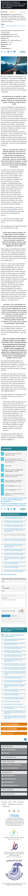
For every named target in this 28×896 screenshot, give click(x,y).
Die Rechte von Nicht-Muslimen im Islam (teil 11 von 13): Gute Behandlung (14, 563)
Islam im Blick (21, 802)
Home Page (4, 802)
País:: (3, 586)
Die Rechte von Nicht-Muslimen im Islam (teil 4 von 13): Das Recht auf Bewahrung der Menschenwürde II (14, 499)
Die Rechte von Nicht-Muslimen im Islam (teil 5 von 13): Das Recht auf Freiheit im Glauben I (15, 535)
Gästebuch (4, 804)
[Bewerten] (2, 51)
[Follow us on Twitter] (14, 811)
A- (20, 12)
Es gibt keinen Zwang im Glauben (12, 701)
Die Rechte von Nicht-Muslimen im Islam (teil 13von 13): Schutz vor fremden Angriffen (14, 570)
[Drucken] (8, 51)
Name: (3, 581)
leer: (3, 24)
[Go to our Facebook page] (9, 811)
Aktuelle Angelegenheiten (11, 25)
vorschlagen (6, 615)
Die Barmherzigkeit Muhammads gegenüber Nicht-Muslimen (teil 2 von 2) (14, 643)
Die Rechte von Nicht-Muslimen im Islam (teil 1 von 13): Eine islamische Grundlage (14, 518)
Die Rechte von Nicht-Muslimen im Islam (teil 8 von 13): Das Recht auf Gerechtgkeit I (14, 550)
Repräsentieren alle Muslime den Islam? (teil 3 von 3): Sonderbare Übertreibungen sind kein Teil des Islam (15, 717)
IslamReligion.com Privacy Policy (15, 804)
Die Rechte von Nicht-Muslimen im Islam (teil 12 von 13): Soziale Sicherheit (14, 566)
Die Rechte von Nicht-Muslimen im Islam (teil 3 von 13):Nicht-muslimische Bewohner (14, 525)
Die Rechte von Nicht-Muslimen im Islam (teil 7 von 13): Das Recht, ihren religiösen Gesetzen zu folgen (14, 545)
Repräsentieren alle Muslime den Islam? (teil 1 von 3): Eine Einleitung (15, 707)
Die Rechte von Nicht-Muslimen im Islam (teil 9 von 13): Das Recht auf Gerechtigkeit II (14, 554)
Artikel (2, 25)
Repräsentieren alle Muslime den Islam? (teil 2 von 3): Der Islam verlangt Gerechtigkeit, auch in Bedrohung (15, 712)
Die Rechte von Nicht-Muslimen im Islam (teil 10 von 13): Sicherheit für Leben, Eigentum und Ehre (14, 558)
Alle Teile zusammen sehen (8, 574)
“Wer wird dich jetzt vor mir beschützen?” (13, 704)
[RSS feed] (19, 811)
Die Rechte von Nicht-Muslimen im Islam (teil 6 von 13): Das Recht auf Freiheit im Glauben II (14, 504)
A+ (25, 12)
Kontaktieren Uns (6, 806)
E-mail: (3, 591)
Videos (14, 802)
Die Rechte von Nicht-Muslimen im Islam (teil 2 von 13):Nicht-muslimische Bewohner (14, 521)
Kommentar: (5, 598)
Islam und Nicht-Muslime (7, 636)
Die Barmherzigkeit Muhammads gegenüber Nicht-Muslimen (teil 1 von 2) (14, 640)
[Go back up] (25, 739)
